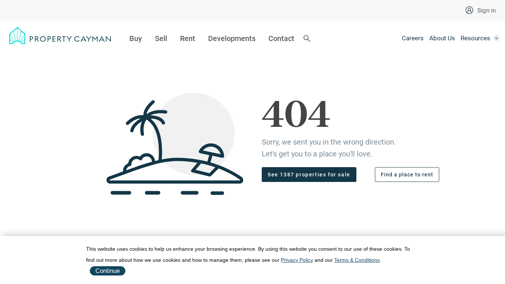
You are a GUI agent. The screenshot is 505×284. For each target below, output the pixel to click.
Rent (187, 38)
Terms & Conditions (357, 260)
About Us (442, 38)
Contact (281, 38)
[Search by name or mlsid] (307, 39)
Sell (161, 38)
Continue (107, 270)
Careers (413, 38)
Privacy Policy (297, 260)
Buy (135, 38)
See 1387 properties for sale (309, 175)
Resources (475, 38)
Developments (231, 38)
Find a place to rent (407, 175)
